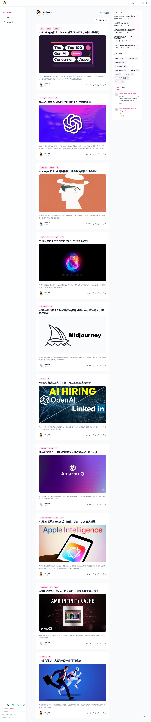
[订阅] (3, 705)
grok (42, 28)
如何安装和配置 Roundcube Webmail (123, 38)
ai (56, 98)
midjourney (44, 306)
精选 (118, 87)
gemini (49, 28)
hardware (44, 587)
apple (56, 237)
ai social (43, 656)
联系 (7, 715)
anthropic (44, 167)
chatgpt (56, 28)
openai (51, 98)
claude (52, 167)
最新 (123, 87)
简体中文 (12, 708)
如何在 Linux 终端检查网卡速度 (124, 45)
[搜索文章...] (133, 3)
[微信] (13, 705)
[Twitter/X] (8, 705)
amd (56, 587)
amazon (43, 448)
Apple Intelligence (46, 237)
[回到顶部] (145, 716)
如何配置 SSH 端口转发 (121, 23)
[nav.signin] (147, 3)
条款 (11, 715)
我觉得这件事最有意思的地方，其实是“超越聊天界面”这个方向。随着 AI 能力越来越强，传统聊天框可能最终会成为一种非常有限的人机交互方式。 (128, 100)
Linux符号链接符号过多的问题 (127, 108)
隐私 (15, 715)
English (6, 708)
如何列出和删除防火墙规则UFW (124, 30)
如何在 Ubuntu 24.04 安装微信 (124, 16)
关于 (3, 715)
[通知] (143, 3)
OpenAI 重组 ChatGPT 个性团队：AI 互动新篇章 (129, 93)
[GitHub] (24, 705)
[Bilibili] (18, 705)
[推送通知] (23, 711)
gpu (51, 587)
